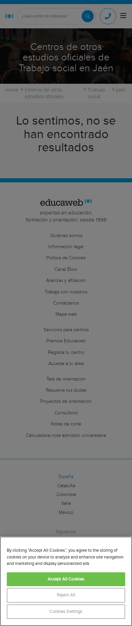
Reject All (66, 595)
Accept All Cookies (66, 579)
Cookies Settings (65, 611)
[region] (66, 581)
